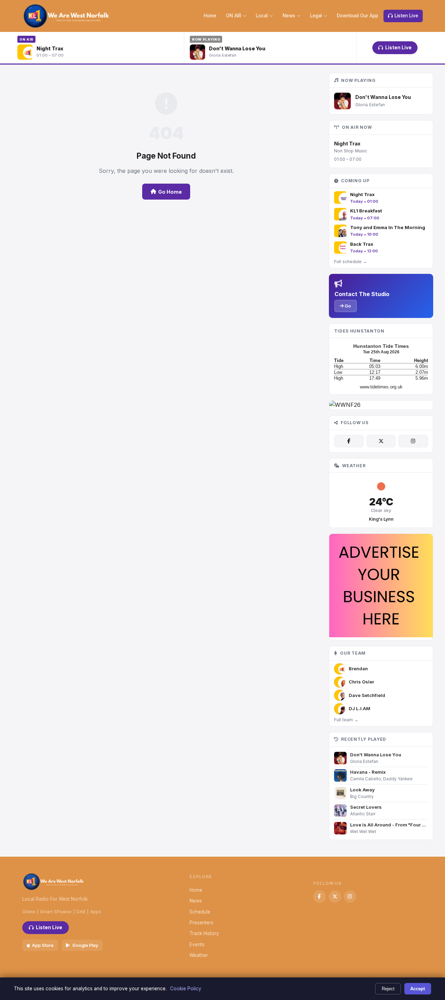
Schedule (199, 912)
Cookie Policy (185, 988)
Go (347, 306)
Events (196, 944)
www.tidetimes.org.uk (381, 386)
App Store (43, 945)
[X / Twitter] (381, 441)
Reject (388, 988)
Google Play (85, 945)
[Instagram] (413, 441)
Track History (204, 933)
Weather (198, 955)
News (289, 15)
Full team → (346, 719)
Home (210, 15)
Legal (316, 15)
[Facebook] (348, 441)
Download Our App (357, 15)
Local (262, 15)
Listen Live (406, 15)
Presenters (201, 922)
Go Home (170, 192)
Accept (417, 988)
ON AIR (233, 15)
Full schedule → (350, 261)
